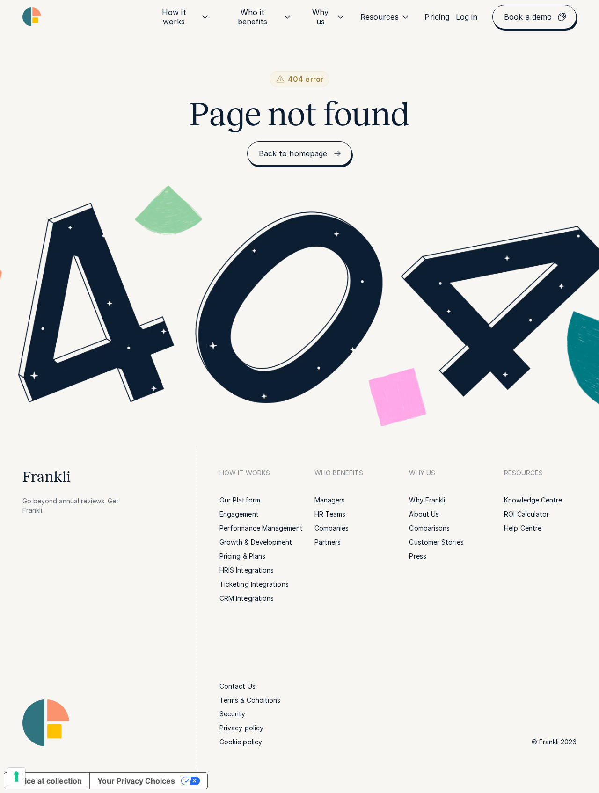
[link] (436, 17)
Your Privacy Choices (136, 781)
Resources (379, 17)
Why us (320, 16)
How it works (174, 16)
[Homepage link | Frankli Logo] (31, 16)
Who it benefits (253, 16)
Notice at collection (47, 781)
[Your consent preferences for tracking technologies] (16, 777)
